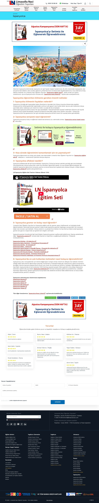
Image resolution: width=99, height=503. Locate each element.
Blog (6, 470)
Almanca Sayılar (77, 441)
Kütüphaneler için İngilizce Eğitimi (13, 475)
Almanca (76, 434)
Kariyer (7, 477)
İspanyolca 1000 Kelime (79, 477)
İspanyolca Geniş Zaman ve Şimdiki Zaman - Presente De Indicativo (34, 248)
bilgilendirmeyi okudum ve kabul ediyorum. (23, 419)
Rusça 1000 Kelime (78, 461)
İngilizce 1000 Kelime (56, 441)
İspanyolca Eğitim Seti (11, 442)
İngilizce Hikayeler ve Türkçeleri (58, 446)
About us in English (10, 466)
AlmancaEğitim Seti (36, 9)
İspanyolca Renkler (19, 286)
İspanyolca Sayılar (19, 279)
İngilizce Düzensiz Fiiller (56, 457)
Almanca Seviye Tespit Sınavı (12, 453)
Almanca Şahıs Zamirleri (79, 453)
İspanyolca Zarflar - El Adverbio (23, 245)
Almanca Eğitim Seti (10, 439)
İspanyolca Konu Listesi (36, 293)
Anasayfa (15, 13)
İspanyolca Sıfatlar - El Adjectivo (23, 241)
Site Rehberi (8, 468)
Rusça (75, 458)
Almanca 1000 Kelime (78, 437)
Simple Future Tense (33, 441)
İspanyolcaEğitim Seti (54, 9)
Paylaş (83, 297)
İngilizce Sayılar (54, 444)
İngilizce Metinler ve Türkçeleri (58, 448)
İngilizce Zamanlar (34, 434)
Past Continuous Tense (34, 446)
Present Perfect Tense (33, 448)
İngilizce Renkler (55, 463)
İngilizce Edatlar (55, 453)
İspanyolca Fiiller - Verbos (21, 246)
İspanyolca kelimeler (40, 268)
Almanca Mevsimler (78, 446)
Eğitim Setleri (9, 434)
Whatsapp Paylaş (51, 297)
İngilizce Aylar (54, 459)
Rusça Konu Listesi (78, 472)
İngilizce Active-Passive (57, 455)
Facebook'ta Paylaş (65, 297)
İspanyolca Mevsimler (20, 284)
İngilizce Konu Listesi (56, 465)
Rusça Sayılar (76, 464)
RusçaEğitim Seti (45, 9)
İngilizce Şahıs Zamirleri (56, 452)
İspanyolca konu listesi (51, 94)
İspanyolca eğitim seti (54, 92)
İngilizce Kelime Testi (10, 451)
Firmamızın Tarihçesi (10, 464)
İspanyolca (76, 474)
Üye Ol (79, 3)
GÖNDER (58, 402)
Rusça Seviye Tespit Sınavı (12, 455)
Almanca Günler (77, 442)
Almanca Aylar (77, 444)
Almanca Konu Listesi (78, 455)
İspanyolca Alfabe (77, 479)
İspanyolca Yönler (19, 288)
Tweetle (75, 297)
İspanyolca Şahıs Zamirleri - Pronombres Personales (30, 243)
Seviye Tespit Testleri (12, 447)
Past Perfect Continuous (34, 455)
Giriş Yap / (74, 3)
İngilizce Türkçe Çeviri (56, 439)
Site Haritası (49, 500)
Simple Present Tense (33, 437)
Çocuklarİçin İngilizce (74, 9)
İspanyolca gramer (23, 236)
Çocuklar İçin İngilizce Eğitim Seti (13, 444)
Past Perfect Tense (33, 450)
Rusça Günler (76, 466)
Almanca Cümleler (78, 450)
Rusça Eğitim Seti (9, 441)
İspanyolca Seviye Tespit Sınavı (13, 457)
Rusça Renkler (76, 468)
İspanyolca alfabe (19, 169)
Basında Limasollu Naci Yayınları (13, 473)
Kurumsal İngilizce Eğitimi (11, 471)
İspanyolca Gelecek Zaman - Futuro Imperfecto (28, 250)
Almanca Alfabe (77, 439)
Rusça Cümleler (77, 470)
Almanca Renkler (77, 448)
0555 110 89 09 (52, 3)
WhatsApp (64, 3)
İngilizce (53, 434)
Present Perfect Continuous (35, 453)
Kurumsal (8, 460)
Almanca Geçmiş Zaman (79, 452)
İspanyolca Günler (19, 283)
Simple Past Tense (32, 444)
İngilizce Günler (54, 461)
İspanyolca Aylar (18, 281)
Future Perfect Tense (33, 452)
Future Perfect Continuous (35, 457)
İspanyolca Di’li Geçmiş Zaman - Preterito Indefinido (30, 252)
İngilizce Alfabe (54, 442)
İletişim (7, 479)
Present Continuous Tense (34, 439)
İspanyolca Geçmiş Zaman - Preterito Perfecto (28, 253)
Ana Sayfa (8, 462)
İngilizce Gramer (55, 450)
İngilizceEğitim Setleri (26, 9)
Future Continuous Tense (34, 442)
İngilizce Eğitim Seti (10, 437)
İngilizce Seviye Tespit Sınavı (12, 450)
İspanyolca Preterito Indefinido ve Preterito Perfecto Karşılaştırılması (35, 255)
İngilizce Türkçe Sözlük (56, 437)
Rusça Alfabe (76, 463)
